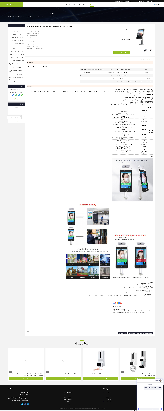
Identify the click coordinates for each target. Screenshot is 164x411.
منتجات (92, 4)
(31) (19, 81)
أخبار (79, 4)
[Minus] (139, 380)
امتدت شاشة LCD (68, 404)
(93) (18, 40)
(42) (15, 71)
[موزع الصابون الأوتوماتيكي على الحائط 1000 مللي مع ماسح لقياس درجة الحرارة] (100, 361)
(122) (16, 54)
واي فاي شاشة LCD (122, 333)
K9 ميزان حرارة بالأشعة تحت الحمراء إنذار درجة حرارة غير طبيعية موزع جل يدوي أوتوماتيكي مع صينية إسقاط (138, 374)
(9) (18, 60)
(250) (17, 37)
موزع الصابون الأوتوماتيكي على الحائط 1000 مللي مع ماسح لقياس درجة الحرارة (101, 373)
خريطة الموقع (108, 401)
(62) (19, 43)
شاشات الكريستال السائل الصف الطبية (144, 333)
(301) (18, 31)
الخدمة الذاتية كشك (67, 397)
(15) (15, 64)
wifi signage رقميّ (67, 392)
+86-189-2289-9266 (150, 1)
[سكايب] (19, 95)
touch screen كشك (67, 394)
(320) (18, 29)
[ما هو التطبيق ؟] (16, 95)
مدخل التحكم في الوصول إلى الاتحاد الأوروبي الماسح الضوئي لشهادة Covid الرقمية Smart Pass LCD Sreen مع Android (27, 374)
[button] (153, 363)
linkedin (28, 404)
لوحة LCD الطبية (132, 333)
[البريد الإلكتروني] (13, 95)
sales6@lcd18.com (140, 1)
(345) (18, 34)
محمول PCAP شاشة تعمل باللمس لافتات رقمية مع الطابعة (68, 373)
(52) (18, 67)
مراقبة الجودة (108, 397)
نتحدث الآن (17, 99)
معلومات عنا (85, 4)
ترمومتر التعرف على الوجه (45, 16)
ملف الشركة (108, 392)
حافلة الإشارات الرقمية (67, 401)
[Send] (139, 409)
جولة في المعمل (108, 394)
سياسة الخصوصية (107, 404)
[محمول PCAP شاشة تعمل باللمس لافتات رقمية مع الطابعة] (63, 361)
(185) (16, 78)
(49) (17, 57)
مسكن (97, 4)
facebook (25, 404)
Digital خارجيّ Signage (67, 399)
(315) (18, 48)
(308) (18, 46)
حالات (74, 4)
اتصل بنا (109, 399)
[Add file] (161, 409)
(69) (17, 51)
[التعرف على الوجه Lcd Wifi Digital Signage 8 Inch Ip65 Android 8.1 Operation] (141, 36)
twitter (22, 404)
